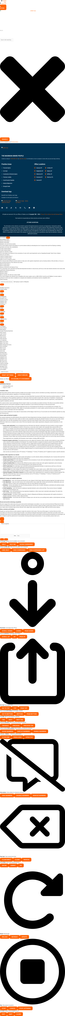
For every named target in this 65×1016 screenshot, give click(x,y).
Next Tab (19, 720)
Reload (4, 937)
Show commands (26, 544)
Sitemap (57, 214)
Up (14, 637)
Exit (3, 1014)
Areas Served (51, 214)
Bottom (20, 714)
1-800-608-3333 (14, 158)
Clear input (6, 860)
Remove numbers (39, 795)
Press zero (17, 737)
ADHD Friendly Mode (5, 264)
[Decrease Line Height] (2, 317)
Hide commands (19, 550)
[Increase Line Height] (2, 314)
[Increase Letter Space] (2, 321)
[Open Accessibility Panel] (2, 519)
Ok (21, 865)
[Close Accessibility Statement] (2, 382)
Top (15, 708)
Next (10, 720)
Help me (13, 544)
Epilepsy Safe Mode (4, 241)
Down (18, 631)
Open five (29, 737)
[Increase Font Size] (2, 306)
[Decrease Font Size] (2, 310)
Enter (4, 865)
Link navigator (3, 369)
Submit (13, 865)
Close (18, 1014)
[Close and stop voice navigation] (6, 539)
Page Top (23, 708)
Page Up (22, 637)
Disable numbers (22, 795)
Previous (16, 725)
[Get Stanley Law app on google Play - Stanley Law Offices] (8, 202)
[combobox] (6, 39)
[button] (32, 296)
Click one (5, 737)
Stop (4, 1008)
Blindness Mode (4, 271)
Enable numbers (40, 731)
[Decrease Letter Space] (2, 325)
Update (24, 937)
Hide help (5, 550)
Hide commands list (36, 550)
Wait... (15, 535)
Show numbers (7, 731)
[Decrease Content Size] (2, 295)
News (61, 214)
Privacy (42, 214)
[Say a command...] (2, 522)
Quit (10, 1014)
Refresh (15, 937)
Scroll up (6, 637)
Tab (3, 720)
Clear (17, 860)
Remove (26, 860)
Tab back (5, 725)
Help (4, 544)
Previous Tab (28, 725)
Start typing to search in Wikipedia (21, 281)
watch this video (22, 158)
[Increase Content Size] (2, 291)
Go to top (6, 708)
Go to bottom (7, 714)
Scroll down (7, 631)
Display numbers (23, 731)
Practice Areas (15, 141)
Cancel (12, 1008)
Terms (46, 214)
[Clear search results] (2, 284)
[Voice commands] (2, 539)
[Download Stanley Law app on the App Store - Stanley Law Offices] (22, 202)
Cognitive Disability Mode (6, 256)
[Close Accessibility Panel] (8, 238)
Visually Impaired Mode (5, 248)
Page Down (29, 631)
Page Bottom (32, 714)
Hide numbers (7, 795)
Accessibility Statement (20, 379)
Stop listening (25, 1008)
